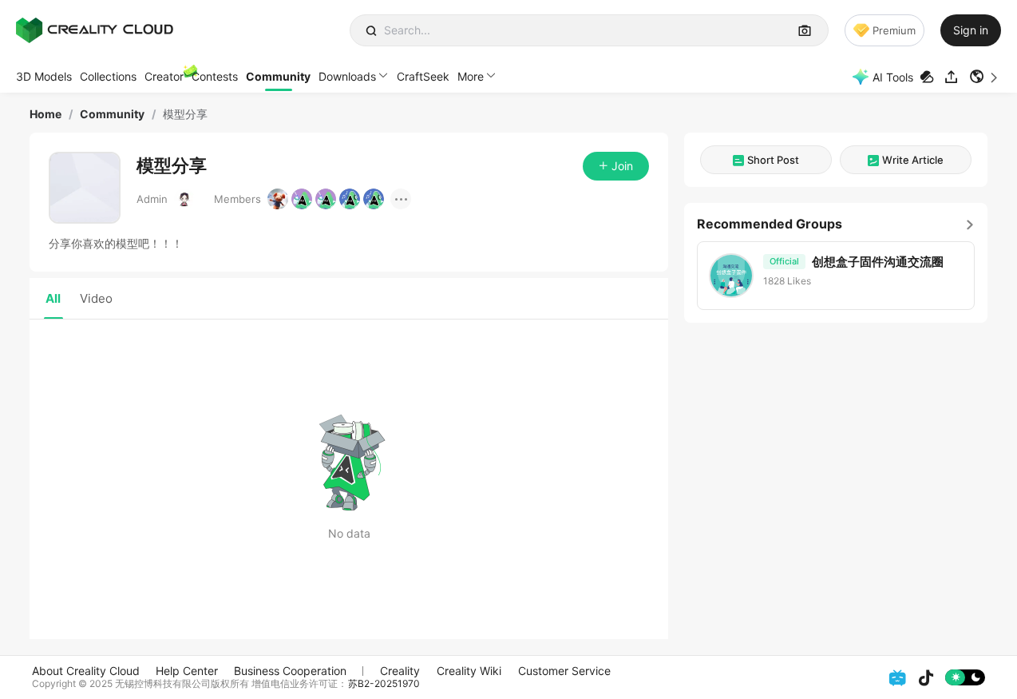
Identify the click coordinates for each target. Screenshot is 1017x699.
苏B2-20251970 (384, 683)
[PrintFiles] (929, 77)
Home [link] (45, 114)
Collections (108, 76)
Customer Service (564, 670)
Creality (400, 670)
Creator (164, 76)
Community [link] (112, 114)
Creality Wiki (469, 670)
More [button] (470, 76)
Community (278, 76)
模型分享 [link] (185, 114)
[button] (985, 77)
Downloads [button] (347, 76)
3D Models (44, 76)
